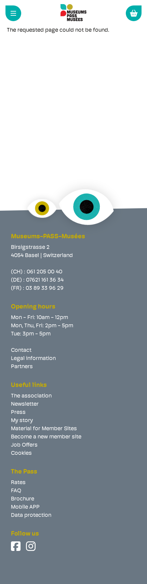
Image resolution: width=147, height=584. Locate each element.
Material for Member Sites (44, 429)
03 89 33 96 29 (45, 288)
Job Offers (24, 445)
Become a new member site (46, 437)
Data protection (31, 515)
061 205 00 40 (44, 272)
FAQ (16, 491)
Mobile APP (25, 507)
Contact (21, 350)
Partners (22, 367)
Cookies (21, 453)
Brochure (22, 499)
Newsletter (25, 404)
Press (18, 412)
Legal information (33, 358)
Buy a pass (134, 13)
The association (31, 396)
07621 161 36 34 (45, 280)
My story (22, 420)
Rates (18, 482)
